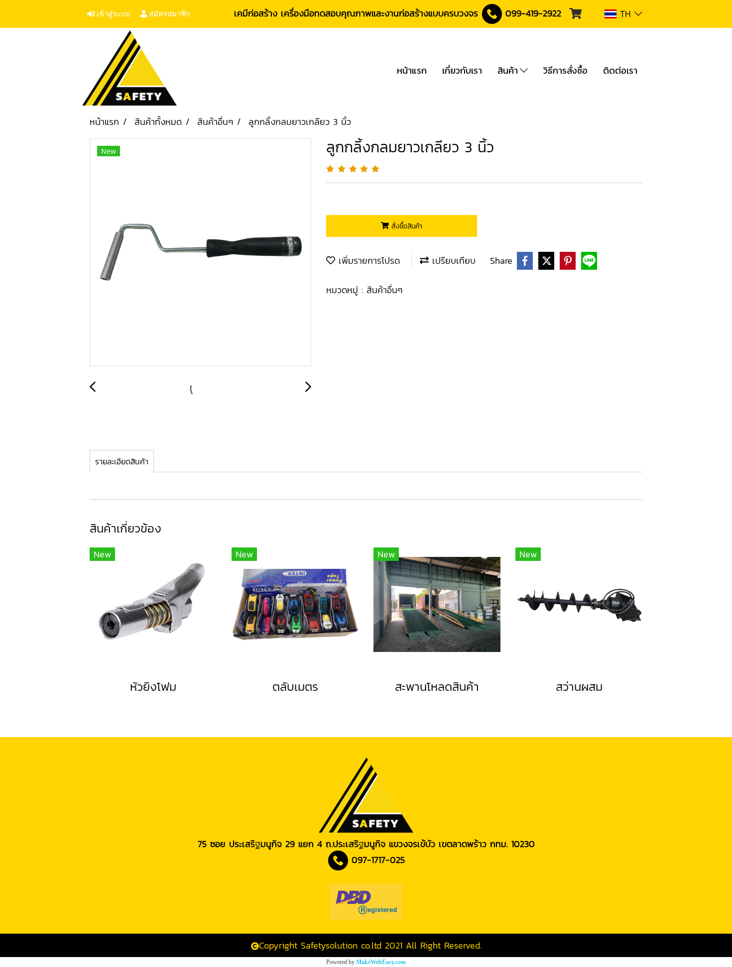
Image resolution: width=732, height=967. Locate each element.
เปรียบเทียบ (452, 260)
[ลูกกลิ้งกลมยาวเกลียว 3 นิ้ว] (200, 253)
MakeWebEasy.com (381, 962)
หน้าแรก (412, 70)
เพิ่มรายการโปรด (367, 260)
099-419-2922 (533, 13)
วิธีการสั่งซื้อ (565, 70)
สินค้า (508, 70)
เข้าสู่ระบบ (112, 13)
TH (625, 13)
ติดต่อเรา (620, 70)
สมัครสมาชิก (168, 13)
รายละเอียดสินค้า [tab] (121, 461)
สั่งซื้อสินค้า (405, 226)
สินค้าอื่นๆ (384, 290)
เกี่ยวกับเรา (462, 70)
